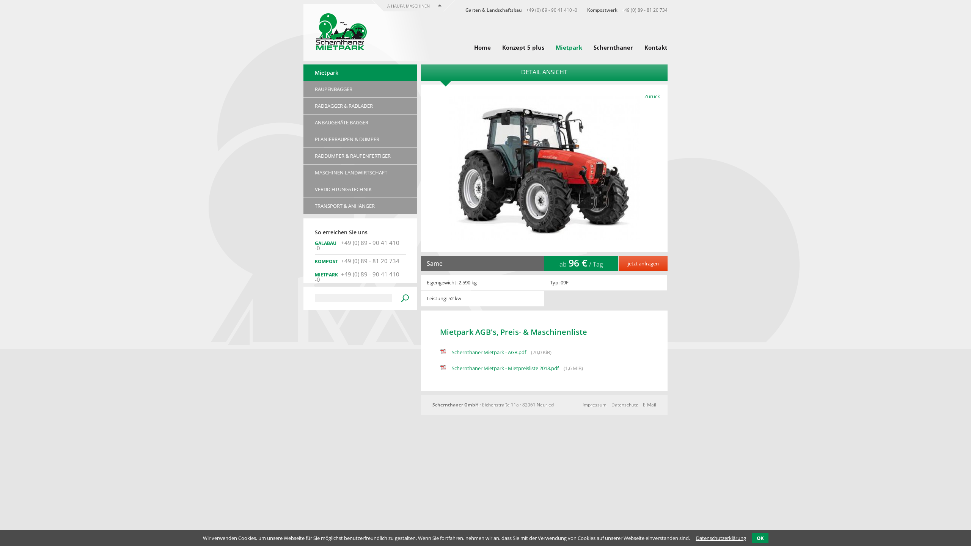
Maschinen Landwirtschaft (351, 172)
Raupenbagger (333, 89)
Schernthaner (613, 47)
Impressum (594, 405)
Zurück (652, 96)
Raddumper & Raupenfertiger (353, 155)
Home (482, 47)
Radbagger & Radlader (344, 105)
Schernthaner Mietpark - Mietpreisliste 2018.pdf (517, 368)
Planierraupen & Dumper (347, 139)
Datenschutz (624, 405)
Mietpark (569, 47)
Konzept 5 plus (523, 47)
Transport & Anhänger (345, 205)
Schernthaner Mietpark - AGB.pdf (501, 352)
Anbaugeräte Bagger (341, 122)
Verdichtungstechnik (343, 189)
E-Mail (649, 405)
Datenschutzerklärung (721, 538)
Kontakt (656, 47)
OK (760, 538)
